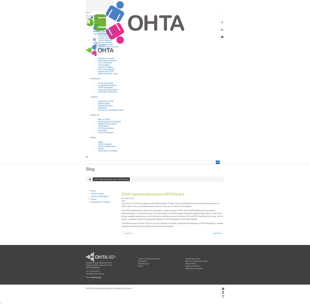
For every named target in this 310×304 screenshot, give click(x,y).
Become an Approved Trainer (196, 261)
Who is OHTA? (190, 264)
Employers (95, 78)
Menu (88, 13)
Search (140, 266)
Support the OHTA (192, 266)
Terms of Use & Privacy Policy (149, 259)
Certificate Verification (107, 92)
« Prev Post (127, 233)
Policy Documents (106, 132)
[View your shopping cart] (222, 15)
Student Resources (192, 259)
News (93, 137)
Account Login (143, 264)
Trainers (94, 54)
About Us (95, 115)
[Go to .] (90, 179)
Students (95, 25)
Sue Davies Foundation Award (110, 110)
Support (94, 97)
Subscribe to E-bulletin (107, 151)
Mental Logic (96, 277)
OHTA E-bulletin (97, 193)
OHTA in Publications (107, 146)
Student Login (104, 49)
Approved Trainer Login (108, 73)
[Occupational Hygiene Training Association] (135, 22)
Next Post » (218, 233)
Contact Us (142, 261)
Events (94, 199)
